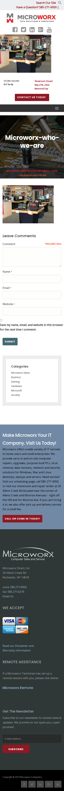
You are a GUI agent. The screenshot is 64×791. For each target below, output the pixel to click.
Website (8, 304)
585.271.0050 (18, 587)
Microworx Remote (18, 688)
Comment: (9, 244)
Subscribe (16, 749)
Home (55, 170)
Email (6, 288)
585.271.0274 (16, 592)
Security (15, 395)
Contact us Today (31, 97)
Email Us (8, 596)
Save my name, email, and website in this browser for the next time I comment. (31, 327)
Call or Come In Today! (22, 518)
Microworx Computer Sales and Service (27, 170)
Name (6, 272)
